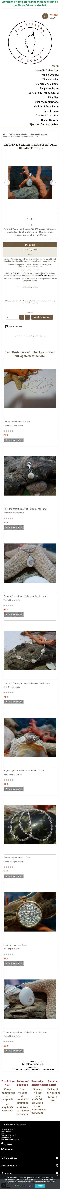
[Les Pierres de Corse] (30, 42)
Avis (30, 254)
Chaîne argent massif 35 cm (17, 422)
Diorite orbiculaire (47, 83)
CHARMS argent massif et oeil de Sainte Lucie (25, 509)
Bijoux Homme (50, 120)
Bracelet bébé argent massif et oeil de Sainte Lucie (27, 683)
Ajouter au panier (42, 317)
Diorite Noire (50, 79)
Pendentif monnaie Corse (15, 945)
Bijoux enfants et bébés (44, 124)
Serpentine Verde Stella (43, 93)
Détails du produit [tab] (30, 249)
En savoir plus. (27, 1186)
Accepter (39, 1186)
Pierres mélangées (47, 102)
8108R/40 (20, 273)
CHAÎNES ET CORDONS (47, 275)
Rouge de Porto (49, 88)
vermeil (36, 270)
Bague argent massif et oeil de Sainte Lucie (24, 770)
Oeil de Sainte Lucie (46, 106)
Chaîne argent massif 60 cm (17, 858)
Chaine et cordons (47, 115)
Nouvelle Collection (47, 70)
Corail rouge (51, 111)
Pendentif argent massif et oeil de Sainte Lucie (25, 596)
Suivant (53, 183)
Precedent (7, 183)
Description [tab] (30, 245)
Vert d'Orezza (50, 74)
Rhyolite (53, 97)
